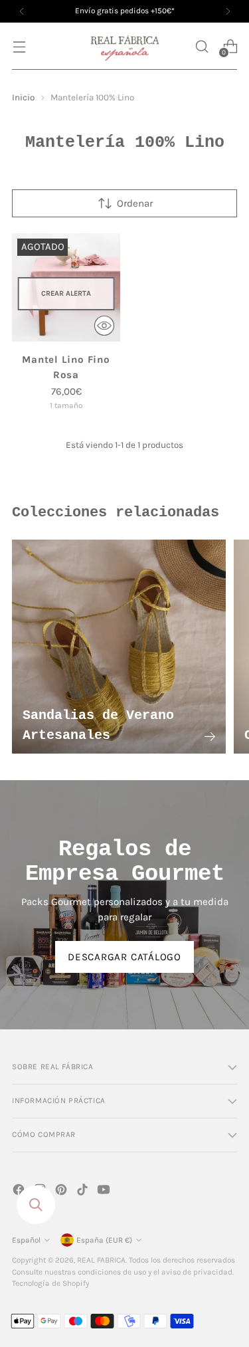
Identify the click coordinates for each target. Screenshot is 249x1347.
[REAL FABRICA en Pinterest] (62, 1192)
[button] (201, 46)
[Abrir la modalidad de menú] (19, 46)
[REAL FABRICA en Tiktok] (84, 1192)
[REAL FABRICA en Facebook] (20, 1192)
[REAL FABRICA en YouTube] (105, 1192)
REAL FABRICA (101, 1260)
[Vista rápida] (104, 326)
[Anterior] (22, 11)
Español (26, 1240)
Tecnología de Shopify (50, 1283)
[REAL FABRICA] (124, 46)
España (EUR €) (104, 1240)
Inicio (23, 97)
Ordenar (135, 203)
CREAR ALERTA (66, 293)
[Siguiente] (227, 11)
